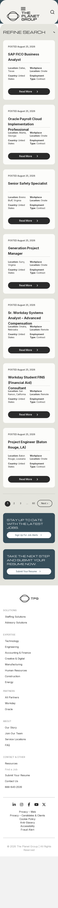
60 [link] (33, 503)
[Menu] (23, 8)
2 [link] (14, 503)
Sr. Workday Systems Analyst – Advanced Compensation (25, 318)
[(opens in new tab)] (29, 598)
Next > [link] (44, 503)
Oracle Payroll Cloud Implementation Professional (25, 124)
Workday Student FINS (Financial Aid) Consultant (26, 382)
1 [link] (7, 503)
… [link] (27, 503)
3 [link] (20, 503)
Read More (25, 91)
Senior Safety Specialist (27, 183)
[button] (29, 32)
